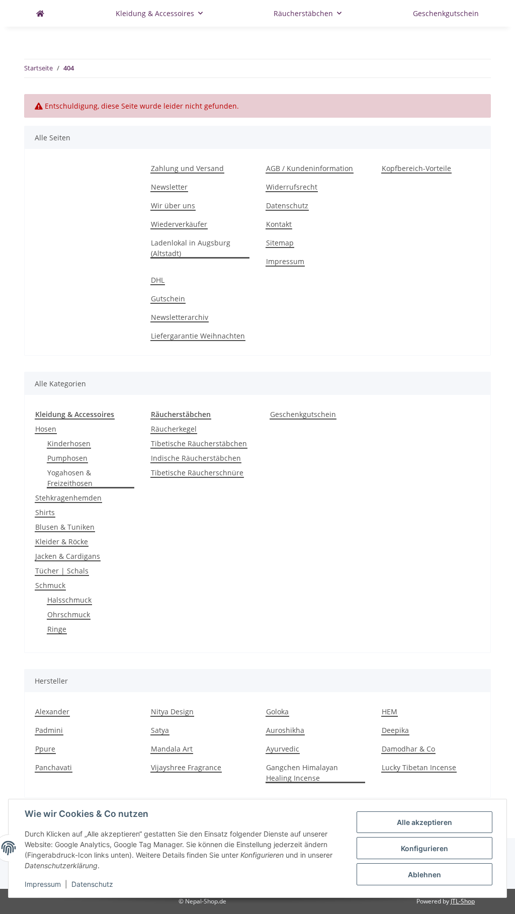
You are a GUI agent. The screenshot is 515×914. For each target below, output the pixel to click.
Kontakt (279, 224)
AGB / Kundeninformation (309, 168)
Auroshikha (285, 730)
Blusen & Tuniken (65, 527)
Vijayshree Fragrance (186, 767)
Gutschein (168, 298)
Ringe (56, 629)
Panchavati (53, 767)
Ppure (45, 749)
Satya (160, 730)
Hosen (45, 429)
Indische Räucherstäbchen (196, 458)
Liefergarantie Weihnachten (198, 336)
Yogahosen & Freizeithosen (70, 478)
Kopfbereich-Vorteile (416, 168)
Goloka (277, 711)
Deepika (395, 730)
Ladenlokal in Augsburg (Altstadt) (190, 248)
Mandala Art (172, 749)
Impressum (285, 261)
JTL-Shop (463, 901)
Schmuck (50, 585)
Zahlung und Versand (187, 168)
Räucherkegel (174, 429)
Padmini (49, 730)
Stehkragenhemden (68, 498)
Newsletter (169, 187)
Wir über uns (173, 205)
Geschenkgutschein (303, 414)
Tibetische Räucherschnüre (197, 472)
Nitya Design (172, 711)
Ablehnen (424, 874)
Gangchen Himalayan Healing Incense (302, 773)
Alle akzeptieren (424, 822)
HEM (389, 711)
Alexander (52, 711)
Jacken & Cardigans (67, 556)
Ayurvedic (282, 749)
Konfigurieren (424, 848)
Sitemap (280, 242)
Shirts (45, 512)
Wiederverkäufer (179, 224)
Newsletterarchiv (179, 317)
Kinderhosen (69, 443)
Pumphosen (67, 458)
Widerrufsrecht (291, 187)
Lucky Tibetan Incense (419, 767)
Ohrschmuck (68, 614)
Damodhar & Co (408, 749)
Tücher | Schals (62, 570)
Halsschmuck (69, 600)
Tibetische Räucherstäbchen (199, 443)
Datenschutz (287, 205)
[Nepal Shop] (40, 13)
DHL (157, 280)
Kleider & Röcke (61, 541)
